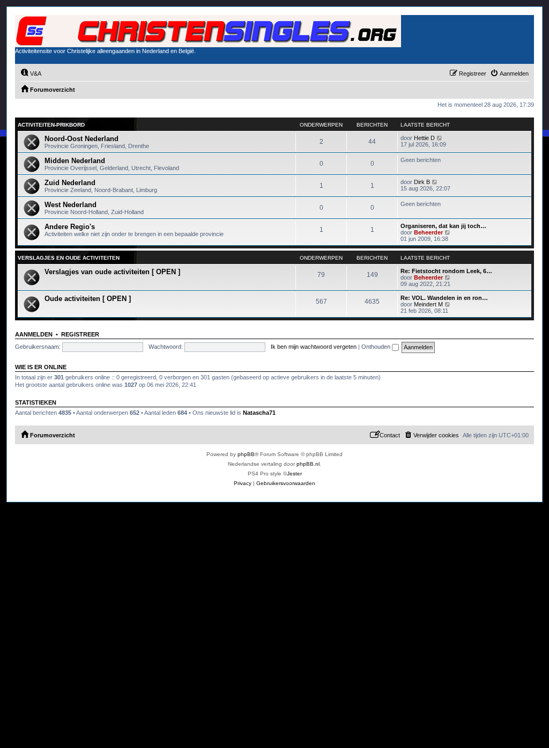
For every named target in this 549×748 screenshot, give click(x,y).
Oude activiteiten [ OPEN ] (87, 299)
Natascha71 (259, 412)
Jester (294, 473)
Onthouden (376, 346)
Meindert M (428, 304)
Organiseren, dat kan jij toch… (443, 226)
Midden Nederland (74, 161)
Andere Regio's (69, 227)
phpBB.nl (308, 464)
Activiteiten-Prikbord (51, 125)
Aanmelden (34, 334)
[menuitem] (30, 73)
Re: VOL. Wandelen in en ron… (444, 298)
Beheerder (428, 232)
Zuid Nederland (69, 183)
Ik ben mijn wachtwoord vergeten (314, 346)
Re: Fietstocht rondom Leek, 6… (446, 271)
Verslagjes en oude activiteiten (69, 258)
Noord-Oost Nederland (81, 139)
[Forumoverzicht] (208, 31)
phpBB (246, 454)
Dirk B (422, 182)
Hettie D (424, 138)
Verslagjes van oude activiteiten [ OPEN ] (112, 272)
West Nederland (70, 205)
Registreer (80, 334)
